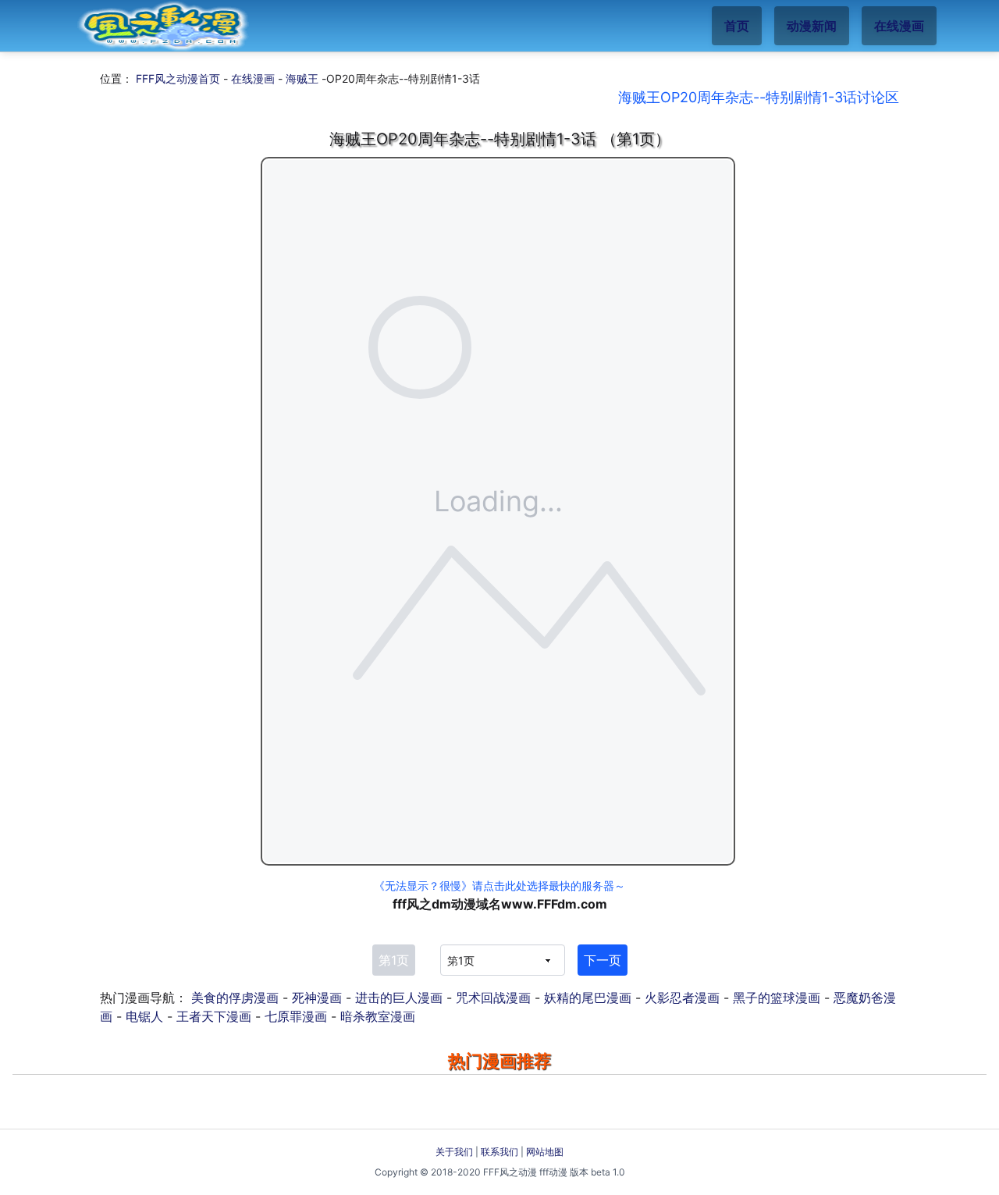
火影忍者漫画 (682, 997)
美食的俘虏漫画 (235, 997)
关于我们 (454, 1152)
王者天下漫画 (213, 1016)
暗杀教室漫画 (377, 1016)
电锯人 (144, 1016)
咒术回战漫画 (493, 997)
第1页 (394, 960)
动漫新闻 (812, 26)
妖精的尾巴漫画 (587, 997)
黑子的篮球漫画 (776, 997)
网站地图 (544, 1152)
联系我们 (499, 1152)
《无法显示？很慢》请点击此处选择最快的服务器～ (499, 885)
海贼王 (302, 78)
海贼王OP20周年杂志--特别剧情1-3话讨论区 (758, 97)
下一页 (602, 960)
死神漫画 (317, 997)
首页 (736, 26)
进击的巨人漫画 (399, 997)
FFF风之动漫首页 (178, 78)
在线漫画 (899, 26)
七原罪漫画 (296, 1016)
